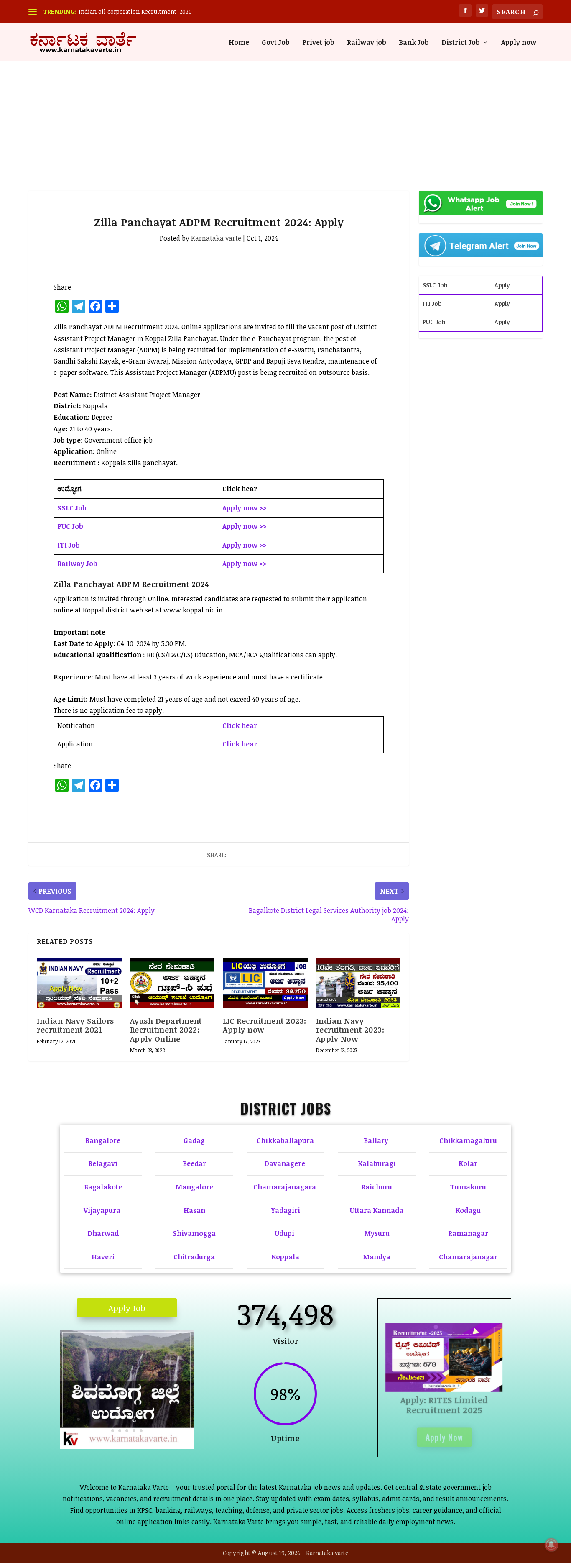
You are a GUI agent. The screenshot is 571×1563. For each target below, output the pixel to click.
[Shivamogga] (127, 1446)
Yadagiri (285, 1210)
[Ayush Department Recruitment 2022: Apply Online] (172, 983)
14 (156, 1419)
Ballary (377, 1140)
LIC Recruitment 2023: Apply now (264, 1025)
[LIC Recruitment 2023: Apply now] (265, 983)
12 (142, 1419)
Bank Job (414, 43)
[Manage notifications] (551, 1544)
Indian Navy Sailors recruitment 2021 (75, 1025)
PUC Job (434, 322)
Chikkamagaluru (468, 1140)
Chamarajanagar (468, 1256)
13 (149, 1419)
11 (135, 1419)
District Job (460, 43)
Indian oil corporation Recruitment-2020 (135, 11)
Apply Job (126, 1308)
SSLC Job (435, 285)
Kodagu (468, 1210)
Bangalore (102, 1140)
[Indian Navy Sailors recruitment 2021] (79, 983)
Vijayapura (102, 1210)
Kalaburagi (377, 1163)
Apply (502, 285)
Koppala (285, 1256)
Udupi (284, 1233)
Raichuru (376, 1186)
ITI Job (432, 303)
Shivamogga (194, 1233)
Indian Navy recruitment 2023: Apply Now (350, 1030)
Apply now (518, 43)
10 (128, 1419)
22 (134, 1430)
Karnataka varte (216, 238)
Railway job (366, 43)
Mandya (376, 1256)
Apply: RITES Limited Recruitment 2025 (444, 1402)
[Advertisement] (285, 111)
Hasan (194, 1210)
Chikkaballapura (285, 1140)
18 (185, 1419)
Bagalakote (103, 1186)
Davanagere (284, 1163)
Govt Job (276, 43)
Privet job (318, 43)
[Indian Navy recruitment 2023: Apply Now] (358, 983)
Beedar (194, 1163)
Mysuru (377, 1233)
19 (112, 1430)
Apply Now (444, 1434)
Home (239, 43)
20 (119, 1430)
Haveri (103, 1256)
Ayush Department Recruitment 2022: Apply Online (166, 1030)
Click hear (239, 725)
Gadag (194, 1140)
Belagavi (102, 1163)
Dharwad (103, 1233)
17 (177, 1419)
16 (170, 1419)
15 (163, 1419)
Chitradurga (194, 1256)
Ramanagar (468, 1233)
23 (141, 1430)
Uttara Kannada (376, 1210)
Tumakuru (468, 1186)
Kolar (468, 1163)
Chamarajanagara (284, 1186)
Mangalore (194, 1186)
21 (126, 1430)
